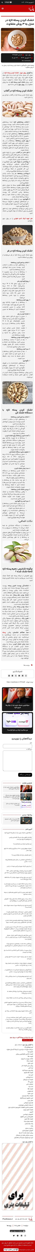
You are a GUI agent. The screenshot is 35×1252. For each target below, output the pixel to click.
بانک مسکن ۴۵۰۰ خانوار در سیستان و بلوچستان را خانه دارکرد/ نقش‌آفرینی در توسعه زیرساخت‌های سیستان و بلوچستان (17, 886)
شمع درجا (30, 1052)
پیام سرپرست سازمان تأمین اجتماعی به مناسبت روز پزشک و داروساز (17, 951)
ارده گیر (30, 1068)
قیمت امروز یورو (28, 1110)
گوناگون (23, 65)
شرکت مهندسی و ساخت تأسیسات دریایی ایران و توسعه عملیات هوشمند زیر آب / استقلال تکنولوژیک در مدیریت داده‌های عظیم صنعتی (17, 929)
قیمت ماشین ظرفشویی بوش (24, 1054)
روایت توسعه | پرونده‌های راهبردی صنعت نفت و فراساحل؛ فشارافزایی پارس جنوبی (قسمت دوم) (18, 921)
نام (31, 743)
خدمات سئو (18, 1045)
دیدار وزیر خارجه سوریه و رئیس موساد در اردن (19, 866)
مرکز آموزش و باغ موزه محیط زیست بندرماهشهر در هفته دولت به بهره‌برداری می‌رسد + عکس (18, 971)
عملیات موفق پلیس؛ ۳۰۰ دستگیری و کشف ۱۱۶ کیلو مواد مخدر (17, 849)
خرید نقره (30, 1063)
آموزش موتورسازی (27, 1131)
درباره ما (26, 1226)
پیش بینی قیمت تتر (27, 1066)
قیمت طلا (30, 1056)
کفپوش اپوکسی (28, 1114)
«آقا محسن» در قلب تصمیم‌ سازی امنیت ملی (12, 820)
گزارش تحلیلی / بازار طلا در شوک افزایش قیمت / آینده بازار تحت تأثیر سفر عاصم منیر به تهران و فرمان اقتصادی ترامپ (17, 914)
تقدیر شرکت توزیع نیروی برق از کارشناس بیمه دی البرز (18, 1012)
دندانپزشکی (29, 1077)
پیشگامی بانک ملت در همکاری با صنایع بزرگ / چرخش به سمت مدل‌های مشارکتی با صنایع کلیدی (18, 945)
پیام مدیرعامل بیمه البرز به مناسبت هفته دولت (18, 998)
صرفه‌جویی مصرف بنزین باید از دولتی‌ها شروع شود (11, 788)
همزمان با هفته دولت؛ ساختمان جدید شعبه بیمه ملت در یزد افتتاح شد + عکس (18, 964)
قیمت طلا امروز (28, 1119)
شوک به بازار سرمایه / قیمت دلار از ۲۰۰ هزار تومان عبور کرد (18, 958)
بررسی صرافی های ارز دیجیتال (24, 1135)
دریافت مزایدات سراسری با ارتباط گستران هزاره (20, 1049)
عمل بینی (30, 1100)
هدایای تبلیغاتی (28, 1103)
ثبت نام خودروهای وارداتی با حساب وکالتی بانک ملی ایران (18, 977)
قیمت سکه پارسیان (27, 1096)
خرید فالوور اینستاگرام (26, 1098)
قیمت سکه (30, 1061)
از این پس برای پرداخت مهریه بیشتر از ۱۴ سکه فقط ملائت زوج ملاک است (18, 878)
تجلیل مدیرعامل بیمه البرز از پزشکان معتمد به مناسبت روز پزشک (19, 992)
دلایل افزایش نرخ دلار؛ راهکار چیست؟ (21, 855)
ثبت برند (30, 1087)
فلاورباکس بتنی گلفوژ (26, 1117)
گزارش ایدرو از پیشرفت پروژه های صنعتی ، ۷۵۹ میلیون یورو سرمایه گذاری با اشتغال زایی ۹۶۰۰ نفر (18, 872)
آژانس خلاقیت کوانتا (10, 1249)
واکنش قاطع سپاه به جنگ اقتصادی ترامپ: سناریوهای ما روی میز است (11, 796)
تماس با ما (17, 1226)
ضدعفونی (30, 1091)
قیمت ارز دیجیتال (28, 1080)
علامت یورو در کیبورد (27, 1059)
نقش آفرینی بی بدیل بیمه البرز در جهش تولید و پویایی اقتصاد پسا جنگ (18, 1029)
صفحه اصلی (30, 65)
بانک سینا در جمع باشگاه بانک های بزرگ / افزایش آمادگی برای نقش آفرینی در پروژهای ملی (17, 900)
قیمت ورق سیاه (28, 1121)
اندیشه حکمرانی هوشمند (25, 1105)
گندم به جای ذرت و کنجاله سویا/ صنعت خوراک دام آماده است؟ (17, 906)
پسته (4, 632)
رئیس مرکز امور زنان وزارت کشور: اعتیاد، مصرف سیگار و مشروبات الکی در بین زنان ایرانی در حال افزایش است (18, 937)
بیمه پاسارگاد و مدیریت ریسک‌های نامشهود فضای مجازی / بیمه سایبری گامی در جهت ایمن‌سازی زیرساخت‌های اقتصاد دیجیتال (17, 1004)
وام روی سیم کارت (27, 1070)
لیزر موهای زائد (28, 1047)
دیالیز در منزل (29, 1128)
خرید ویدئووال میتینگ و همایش (23, 1138)
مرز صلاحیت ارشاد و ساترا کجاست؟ (12, 804)
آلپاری (31, 1112)
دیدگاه (29, 749)
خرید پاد (30, 1075)
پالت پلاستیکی (29, 1124)
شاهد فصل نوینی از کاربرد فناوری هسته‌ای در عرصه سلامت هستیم (17, 893)
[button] (2, 2)
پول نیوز (23, 73)
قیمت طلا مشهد (28, 1073)
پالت (32, 1126)
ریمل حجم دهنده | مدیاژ (26, 1133)
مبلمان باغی (29, 1084)
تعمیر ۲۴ (30, 1082)
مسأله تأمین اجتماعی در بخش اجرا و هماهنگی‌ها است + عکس (18, 861)
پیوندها (9, 1226)
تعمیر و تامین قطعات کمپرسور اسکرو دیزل (20, 1107)
